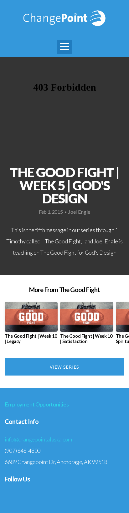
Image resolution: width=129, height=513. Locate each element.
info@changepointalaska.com (38, 439)
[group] (31, 325)
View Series (64, 367)
